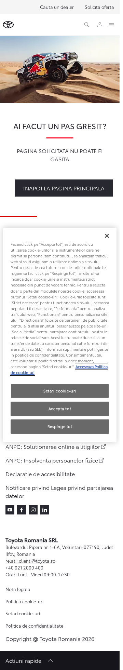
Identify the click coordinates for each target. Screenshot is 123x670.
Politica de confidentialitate (34, 625)
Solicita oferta (99, 7)
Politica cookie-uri (24, 601)
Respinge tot (59, 426)
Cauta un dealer (57, 7)
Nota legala (17, 589)
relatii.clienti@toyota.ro (30, 561)
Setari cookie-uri (22, 613)
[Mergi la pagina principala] (8, 24)
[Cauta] (87, 25)
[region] (60, 335)
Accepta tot (60, 408)
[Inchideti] (106, 235)
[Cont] (99, 24)
